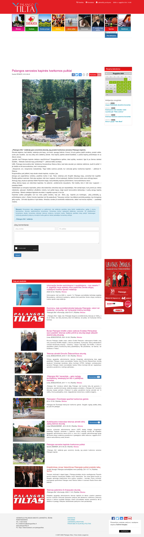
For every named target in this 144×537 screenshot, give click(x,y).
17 (107, 88)
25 (111, 91)
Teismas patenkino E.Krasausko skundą (63, 489)
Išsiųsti (17, 255)
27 (118, 91)
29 (125, 91)
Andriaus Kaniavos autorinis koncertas (118, 117)
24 (107, 91)
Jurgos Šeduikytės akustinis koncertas (118, 105)
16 (129, 85)
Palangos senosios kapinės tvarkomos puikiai (66, 444)
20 (118, 88)
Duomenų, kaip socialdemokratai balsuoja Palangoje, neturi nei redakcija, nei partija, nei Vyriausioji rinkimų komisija (73, 309)
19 (114, 88)
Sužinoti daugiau (121, 524)
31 (107, 94)
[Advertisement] (72, 53)
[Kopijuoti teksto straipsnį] (87, 74)
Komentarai (94, 377)
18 (111, 88)
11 (111, 85)
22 (125, 88)
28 (122, 91)
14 (122, 85)
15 (125, 85)
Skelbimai (71, 520)
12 (114, 85)
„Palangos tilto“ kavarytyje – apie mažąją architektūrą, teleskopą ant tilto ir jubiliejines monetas (65, 378)
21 (122, 88)
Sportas (49, 471)
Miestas (64, 292)
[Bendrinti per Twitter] (76, 74)
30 (129, 91)
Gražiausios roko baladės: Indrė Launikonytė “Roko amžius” (115, 111)
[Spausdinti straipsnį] (83, 74)
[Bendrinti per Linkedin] (80, 74)
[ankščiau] (106, 73)
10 (107, 85)
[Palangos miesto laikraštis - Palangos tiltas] (25, 7)
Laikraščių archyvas (104, 2)
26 (114, 91)
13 (118, 85)
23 (129, 88)
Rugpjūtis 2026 (118, 73)
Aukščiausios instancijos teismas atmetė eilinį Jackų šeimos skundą (66, 422)
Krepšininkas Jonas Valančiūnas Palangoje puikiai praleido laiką (73, 467)
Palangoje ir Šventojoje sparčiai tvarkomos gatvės (67, 398)
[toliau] (130, 73)
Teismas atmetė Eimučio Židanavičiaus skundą (66, 353)
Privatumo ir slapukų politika (79, 524)
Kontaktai (90, 2)
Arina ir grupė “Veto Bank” (114, 121)
